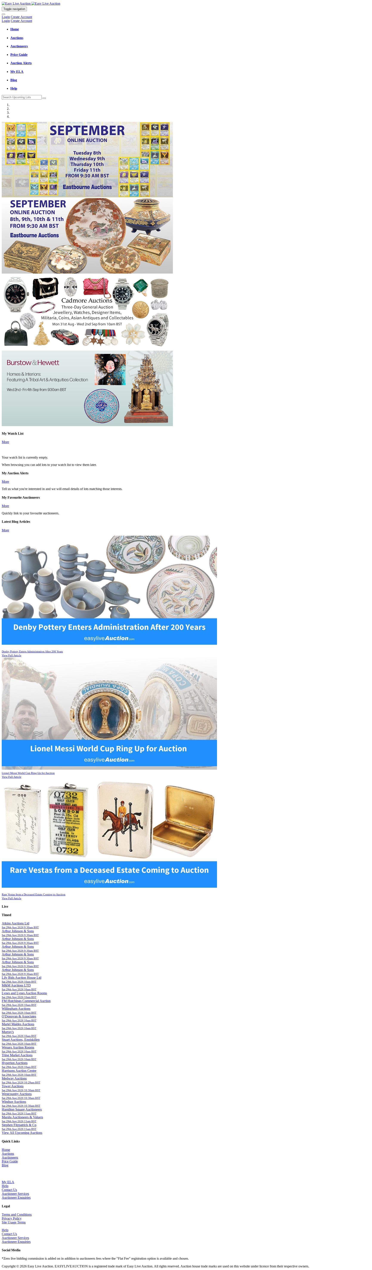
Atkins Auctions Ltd (15, 923)
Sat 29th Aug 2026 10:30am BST (21, 1090)
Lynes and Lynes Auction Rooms (24, 993)
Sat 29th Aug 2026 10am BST (19, 981)
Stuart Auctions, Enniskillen (21, 1039)
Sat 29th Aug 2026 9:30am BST (20, 927)
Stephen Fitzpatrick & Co (19, 1125)
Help (5, 1186)
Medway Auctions (14, 1078)
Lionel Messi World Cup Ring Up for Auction (28, 773)
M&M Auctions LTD (16, 985)
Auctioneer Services (15, 1193)
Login (6, 17)
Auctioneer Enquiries (16, 1197)
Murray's (8, 1032)
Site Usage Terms (14, 1222)
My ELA (8, 1182)
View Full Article (11, 655)
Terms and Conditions (17, 1214)
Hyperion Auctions (15, 1063)
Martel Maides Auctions (18, 1024)
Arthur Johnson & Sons (18, 931)
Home (6, 1150)
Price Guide (10, 1161)
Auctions (8, 1153)
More (5, 442)
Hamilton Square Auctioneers (22, 1109)
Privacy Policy (12, 1218)
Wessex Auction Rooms (18, 1047)
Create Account (21, 17)
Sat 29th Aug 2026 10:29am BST (21, 1082)
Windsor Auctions (14, 1101)
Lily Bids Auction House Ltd (21, 977)
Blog (5, 1165)
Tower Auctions (12, 1086)
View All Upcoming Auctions (22, 1133)
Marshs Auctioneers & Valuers (22, 1117)
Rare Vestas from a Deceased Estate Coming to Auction (33, 894)
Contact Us (9, 1190)
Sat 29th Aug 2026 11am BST (19, 1113)
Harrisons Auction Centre (19, 1070)
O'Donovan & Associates (19, 1016)
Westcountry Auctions (17, 1094)
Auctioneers (10, 1157)
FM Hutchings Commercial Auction (26, 1001)
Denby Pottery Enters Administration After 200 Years (32, 651)
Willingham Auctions (16, 1008)
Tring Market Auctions (17, 1055)
